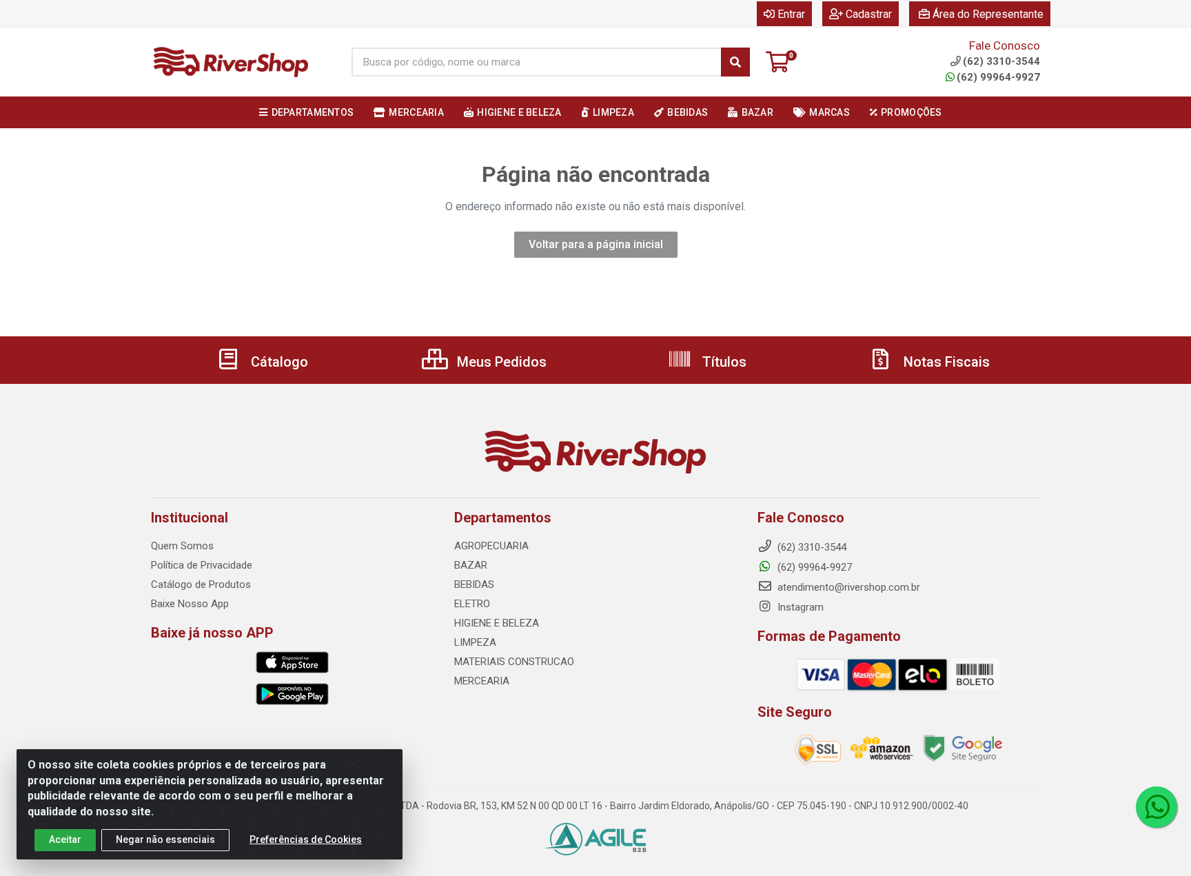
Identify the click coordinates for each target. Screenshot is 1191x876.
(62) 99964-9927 (998, 77)
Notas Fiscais (945, 362)
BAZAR (470, 565)
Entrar (791, 14)
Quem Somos (182, 546)
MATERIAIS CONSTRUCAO (514, 661)
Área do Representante (988, 14)
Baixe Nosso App (190, 604)
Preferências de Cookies (306, 839)
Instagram (799, 607)
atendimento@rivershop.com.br (847, 587)
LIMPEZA (475, 642)
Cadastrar (869, 14)
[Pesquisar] (735, 62)
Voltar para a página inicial (596, 244)
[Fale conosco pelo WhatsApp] (1156, 807)
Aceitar (65, 839)
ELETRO (472, 604)
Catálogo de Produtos (201, 584)
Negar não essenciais (165, 839)
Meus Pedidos (500, 362)
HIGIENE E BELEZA (496, 623)
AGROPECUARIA (491, 546)
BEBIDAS (474, 584)
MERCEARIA (481, 681)
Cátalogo (277, 362)
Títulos (722, 362)
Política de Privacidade (201, 565)
